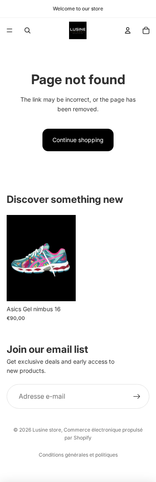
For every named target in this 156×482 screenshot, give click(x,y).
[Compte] (128, 30)
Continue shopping (78, 139)
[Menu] (9, 30)
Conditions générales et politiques (78, 455)
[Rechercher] (27, 30)
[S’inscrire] (137, 396)
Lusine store (46, 430)
